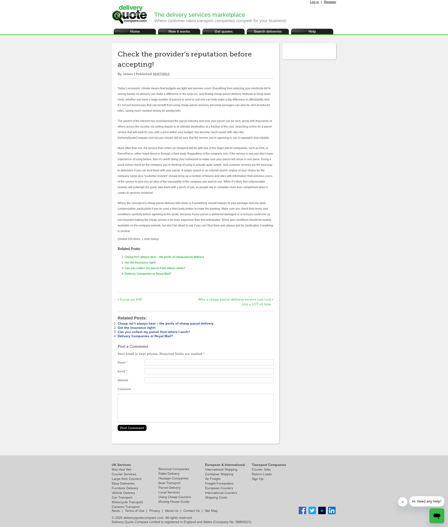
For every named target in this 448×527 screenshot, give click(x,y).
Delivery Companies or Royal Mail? (148, 273)
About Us (171, 511)
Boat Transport (169, 483)
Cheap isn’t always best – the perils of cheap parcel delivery (164, 257)
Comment (124, 389)
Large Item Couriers (126, 479)
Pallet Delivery (168, 473)
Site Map (211, 511)
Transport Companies (269, 465)
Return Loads (262, 474)
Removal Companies (173, 469)
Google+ (332, 510)
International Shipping (221, 469)
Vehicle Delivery (123, 493)
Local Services (169, 492)
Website (123, 380)
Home (135, 31)
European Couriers (219, 488)
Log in (314, 2)
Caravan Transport (126, 507)
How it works (179, 31)
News (116, 511)
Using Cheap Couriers (174, 497)
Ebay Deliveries (123, 483)
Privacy (154, 511)
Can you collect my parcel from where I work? (155, 268)
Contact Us (191, 511)
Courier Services (124, 474)
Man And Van (121, 469)
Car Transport (122, 497)
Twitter (312, 510)
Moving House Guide (173, 501)
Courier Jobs (261, 469)
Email (121, 371)
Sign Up (257, 479)
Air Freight (212, 479)
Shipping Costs (216, 497)
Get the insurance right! (140, 262)
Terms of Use (134, 511)
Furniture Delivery (125, 488)
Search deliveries (268, 31)
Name (122, 362)
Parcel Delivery (169, 487)
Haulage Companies (173, 478)
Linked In (322, 510)
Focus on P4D (131, 299)
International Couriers (221, 493)
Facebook (302, 510)
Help (312, 31)
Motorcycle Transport (127, 502)
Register (330, 2)
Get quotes (224, 31)
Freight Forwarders (219, 483)
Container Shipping (219, 474)
